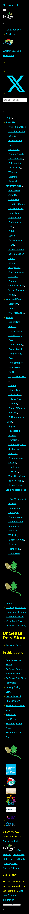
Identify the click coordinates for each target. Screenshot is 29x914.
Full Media (20, 859)
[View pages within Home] (12, 118)
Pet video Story (13, 645)
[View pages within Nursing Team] (23, 345)
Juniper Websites (11, 841)
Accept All (5, 904)
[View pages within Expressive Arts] (24, 540)
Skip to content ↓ (11, 5)
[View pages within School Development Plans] (14, 245)
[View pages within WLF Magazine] (24, 313)
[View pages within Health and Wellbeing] (18, 472)
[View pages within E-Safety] (17, 454)
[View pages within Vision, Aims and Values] (15, 295)
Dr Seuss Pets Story (16, 625)
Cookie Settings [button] (11, 868)
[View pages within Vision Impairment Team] (9, 381)
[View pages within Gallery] (16, 463)
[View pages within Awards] (16, 195)
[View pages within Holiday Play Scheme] (17, 404)
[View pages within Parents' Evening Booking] (17, 413)
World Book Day (14, 621)
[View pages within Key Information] (22, 186)
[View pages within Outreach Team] (24, 286)
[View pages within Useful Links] (21, 395)
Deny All (18, 904)
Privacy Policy (11, 863)
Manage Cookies (12, 904)
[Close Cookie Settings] (3, 909)
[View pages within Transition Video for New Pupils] (23, 481)
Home (9, 603)
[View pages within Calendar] (18, 304)
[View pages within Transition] (18, 440)
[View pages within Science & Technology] (20, 549)
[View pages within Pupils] (12, 422)
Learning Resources (16, 607)
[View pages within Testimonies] (21, 168)
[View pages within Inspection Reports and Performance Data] (13, 227)
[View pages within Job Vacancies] (23, 159)
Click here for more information (13, 895)
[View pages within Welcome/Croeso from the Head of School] (15, 136)
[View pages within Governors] (19, 150)
